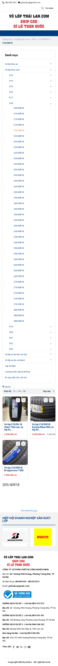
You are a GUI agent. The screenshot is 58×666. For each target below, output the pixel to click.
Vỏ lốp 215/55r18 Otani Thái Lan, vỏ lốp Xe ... (13, 427)
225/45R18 (19, 141)
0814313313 (33, 581)
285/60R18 (19, 315)
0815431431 (11, 2)
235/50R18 (19, 175)
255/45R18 (19, 231)
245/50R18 (19, 209)
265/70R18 (19, 276)
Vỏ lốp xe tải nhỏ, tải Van (16, 354)
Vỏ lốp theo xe (11, 64)
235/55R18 (19, 181)
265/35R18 (19, 259)
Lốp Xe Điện (10, 366)
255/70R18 (19, 253)
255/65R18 (19, 242)
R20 (11, 332)
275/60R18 (19, 293)
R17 (11, 97)
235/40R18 (19, 164)
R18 (34, 39)
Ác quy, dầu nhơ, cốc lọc (16, 377)
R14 (11, 81)
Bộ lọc (8, 387)
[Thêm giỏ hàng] (23, 400)
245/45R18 (19, 203)
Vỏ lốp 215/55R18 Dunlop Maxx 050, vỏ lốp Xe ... (43, 427)
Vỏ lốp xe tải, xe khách (15, 360)
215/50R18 (19, 125)
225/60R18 (19, 158)
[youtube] (29, 647)
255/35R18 (19, 220)
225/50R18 (19, 147)
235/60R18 (19, 186)
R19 (11, 326)
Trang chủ (7, 39)
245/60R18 (19, 214)
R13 (11, 75)
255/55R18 (19, 237)
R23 (11, 349)
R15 (11, 86)
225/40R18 (19, 136)
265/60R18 (19, 265)
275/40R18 (19, 282)
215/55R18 (43, 39)
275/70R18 (19, 304)
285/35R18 (19, 310)
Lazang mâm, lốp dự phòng (17, 371)
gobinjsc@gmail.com (30, 2)
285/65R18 (19, 321)
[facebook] (14, 647)
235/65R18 (19, 192)
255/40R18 (19, 226)
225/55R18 (19, 153)
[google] (21, 647)
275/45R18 (19, 287)
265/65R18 (19, 270)
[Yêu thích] (18, 400)
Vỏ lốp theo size (22, 39)
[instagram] (25, 647)
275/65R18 (19, 298)
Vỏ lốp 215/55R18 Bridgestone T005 (14, 469)
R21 (11, 338)
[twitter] (17, 647)
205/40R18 (19, 108)
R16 (11, 92)
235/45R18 (19, 169)
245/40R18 (19, 198)
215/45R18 (19, 119)
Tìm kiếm (49, 8)
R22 (11, 343)
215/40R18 (19, 113)
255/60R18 (19, 248)
